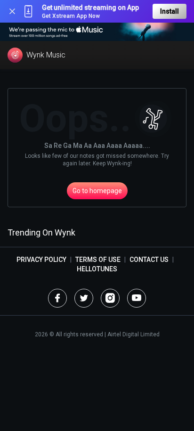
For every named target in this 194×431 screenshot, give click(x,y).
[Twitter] (83, 298)
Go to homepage (97, 191)
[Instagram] (110, 298)
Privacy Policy (41, 259)
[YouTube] (136, 298)
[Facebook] (57, 298)
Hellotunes (97, 269)
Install (169, 11)
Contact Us (149, 259)
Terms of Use (98, 259)
